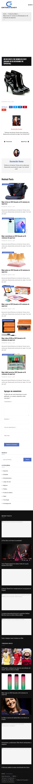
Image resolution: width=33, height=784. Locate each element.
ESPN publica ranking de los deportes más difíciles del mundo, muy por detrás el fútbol (16, 669)
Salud (4, 496)
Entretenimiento (7, 478)
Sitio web (6, 435)
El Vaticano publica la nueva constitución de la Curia (15, 767)
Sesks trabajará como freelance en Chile (12, 638)
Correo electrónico (10, 427)
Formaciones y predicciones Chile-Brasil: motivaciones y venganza (16, 743)
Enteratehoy (9, 773)
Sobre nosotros (6, 776)
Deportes (5, 471)
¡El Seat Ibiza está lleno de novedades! (12, 540)
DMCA (14, 776)
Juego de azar (7, 481)
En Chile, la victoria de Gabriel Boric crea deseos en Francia (15, 718)
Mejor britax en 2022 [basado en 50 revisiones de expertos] (15, 203)
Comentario (8, 401)
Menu (31, 5)
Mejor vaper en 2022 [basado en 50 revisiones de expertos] (15, 693)
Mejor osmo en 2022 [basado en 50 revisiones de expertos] (15, 305)
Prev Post (9, 141)
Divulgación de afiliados (8, 780)
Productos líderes (8, 184)
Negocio (5, 485)
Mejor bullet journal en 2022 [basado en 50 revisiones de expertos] (14, 373)
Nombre (7, 419)
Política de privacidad (22, 780)
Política (5, 489)
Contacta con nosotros (8, 782)
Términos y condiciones (8, 778)
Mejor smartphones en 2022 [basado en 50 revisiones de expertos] (14, 237)
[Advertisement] (16, 38)
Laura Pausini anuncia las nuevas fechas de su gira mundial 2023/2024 (15, 564)
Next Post (24, 141)
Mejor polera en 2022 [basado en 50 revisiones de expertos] (16, 271)
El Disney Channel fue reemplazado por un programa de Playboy (16, 589)
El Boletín (5, 474)
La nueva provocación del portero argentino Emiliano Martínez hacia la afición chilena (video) (16, 614)
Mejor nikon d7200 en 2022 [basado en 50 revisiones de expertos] (13, 339)
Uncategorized (7, 503)
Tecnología (6, 499)
